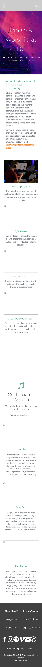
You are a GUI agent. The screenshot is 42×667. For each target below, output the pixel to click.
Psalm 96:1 (30, 60)
